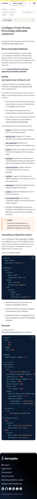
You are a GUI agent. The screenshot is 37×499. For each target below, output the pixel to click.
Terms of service (8, 476)
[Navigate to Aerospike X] (17, 489)
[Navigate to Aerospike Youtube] (13, 489)
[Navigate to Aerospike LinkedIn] (20, 489)
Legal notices (6, 468)
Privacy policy (7, 472)
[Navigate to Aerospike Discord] (3, 489)
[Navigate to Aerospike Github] (6, 489)
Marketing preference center (12, 480)
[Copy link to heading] (29, 48)
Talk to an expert (18, 3)
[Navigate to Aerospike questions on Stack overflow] (10, 489)
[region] (18, 387)
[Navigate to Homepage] (5, 3)
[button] (29, 3)
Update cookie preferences (12, 484)
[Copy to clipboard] (33, 257)
